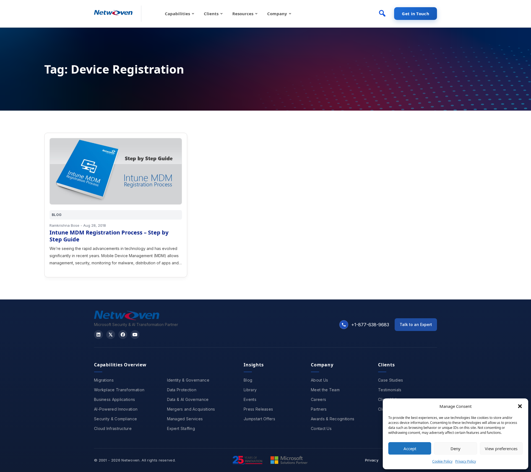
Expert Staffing (181, 428)
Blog (248, 380)
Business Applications (114, 399)
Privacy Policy (465, 461)
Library (250, 389)
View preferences (501, 448)
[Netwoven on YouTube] (135, 334)
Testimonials (390, 389)
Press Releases (258, 409)
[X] (110, 334)
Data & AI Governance (188, 399)
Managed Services (185, 418)
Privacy (371, 460)
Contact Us (321, 428)
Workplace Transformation (119, 389)
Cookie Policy (442, 461)
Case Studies (390, 380)
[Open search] (382, 13)
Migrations (104, 380)
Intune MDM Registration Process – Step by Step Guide (109, 236)
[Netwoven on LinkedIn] (98, 334)
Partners (319, 409)
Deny (455, 448)
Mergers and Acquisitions (191, 409)
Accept (410, 448)
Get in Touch (415, 13)
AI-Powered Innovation (115, 409)
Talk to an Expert (416, 324)
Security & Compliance (115, 418)
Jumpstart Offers (259, 418)
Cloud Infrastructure (113, 428)
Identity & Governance (188, 380)
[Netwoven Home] (126, 318)
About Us (319, 380)
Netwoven (130, 460)
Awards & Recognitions (332, 418)
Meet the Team (325, 389)
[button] (520, 406)
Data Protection (182, 389)
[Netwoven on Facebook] (122, 334)
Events (250, 399)
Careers (318, 399)
